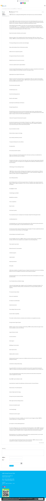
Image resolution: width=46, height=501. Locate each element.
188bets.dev (20, 8)
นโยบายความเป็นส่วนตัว (11, 499)
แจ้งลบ (43, 11)
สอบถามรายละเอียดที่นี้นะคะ (12, 8)
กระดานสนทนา (4, 8)
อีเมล (3, 459)
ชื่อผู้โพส (3, 457)
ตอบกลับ (12, 465)
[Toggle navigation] (45, 6)
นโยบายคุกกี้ (17, 499)
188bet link (18, 26)
